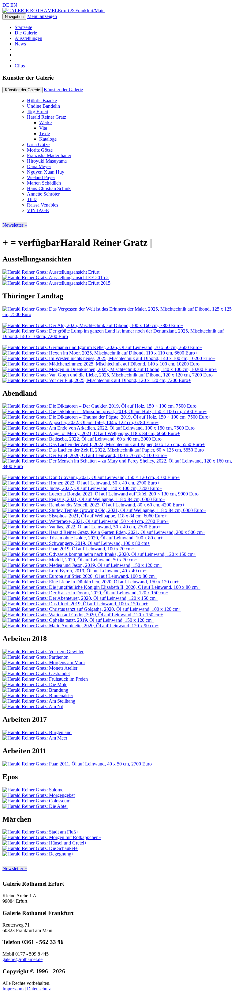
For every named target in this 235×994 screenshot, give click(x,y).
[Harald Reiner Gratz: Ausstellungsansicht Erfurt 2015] (56, 283)
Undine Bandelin (43, 106)
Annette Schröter (43, 193)
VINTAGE (38, 210)
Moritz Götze (40, 150)
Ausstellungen (28, 38)
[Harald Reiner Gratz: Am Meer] (34, 737)
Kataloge (48, 139)
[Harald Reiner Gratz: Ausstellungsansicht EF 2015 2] (55, 277)
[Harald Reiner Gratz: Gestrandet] (36, 673)
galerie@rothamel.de (22, 959)
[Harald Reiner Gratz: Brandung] (35, 690)
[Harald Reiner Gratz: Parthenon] (35, 657)
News (20, 43)
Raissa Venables (42, 204)
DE (5, 5)
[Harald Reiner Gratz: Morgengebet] (38, 795)
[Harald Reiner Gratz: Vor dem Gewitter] (43, 651)
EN (13, 5)
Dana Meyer (39, 166)
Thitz (32, 199)
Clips (20, 65)
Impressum (13, 988)
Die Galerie (26, 32)
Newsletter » (14, 225)
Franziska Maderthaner (49, 155)
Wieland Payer (41, 177)
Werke (45, 122)
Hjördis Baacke (42, 100)
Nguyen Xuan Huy (45, 172)
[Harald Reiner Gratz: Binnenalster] (37, 695)
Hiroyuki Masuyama (47, 161)
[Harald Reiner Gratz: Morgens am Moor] (43, 662)
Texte (44, 133)
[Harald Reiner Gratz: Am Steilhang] (38, 701)
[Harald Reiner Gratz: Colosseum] (36, 800)
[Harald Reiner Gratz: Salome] (32, 789)
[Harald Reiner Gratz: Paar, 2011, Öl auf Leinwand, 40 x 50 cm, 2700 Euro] (77, 763)
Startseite (23, 27)
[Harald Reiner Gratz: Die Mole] (34, 684)
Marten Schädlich (44, 182)
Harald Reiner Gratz (46, 117)
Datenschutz (39, 988)
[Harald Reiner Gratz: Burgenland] (37, 732)
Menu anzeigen (42, 16)
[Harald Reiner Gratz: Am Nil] (32, 706)
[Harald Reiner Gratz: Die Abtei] (35, 806)
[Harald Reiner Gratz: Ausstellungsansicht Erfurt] (50, 272)
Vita (43, 128)
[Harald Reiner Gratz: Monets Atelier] (39, 668)
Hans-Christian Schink (49, 188)
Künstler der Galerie (63, 89)
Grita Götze (38, 144)
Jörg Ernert (37, 111)
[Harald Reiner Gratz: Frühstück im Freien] (45, 679)
